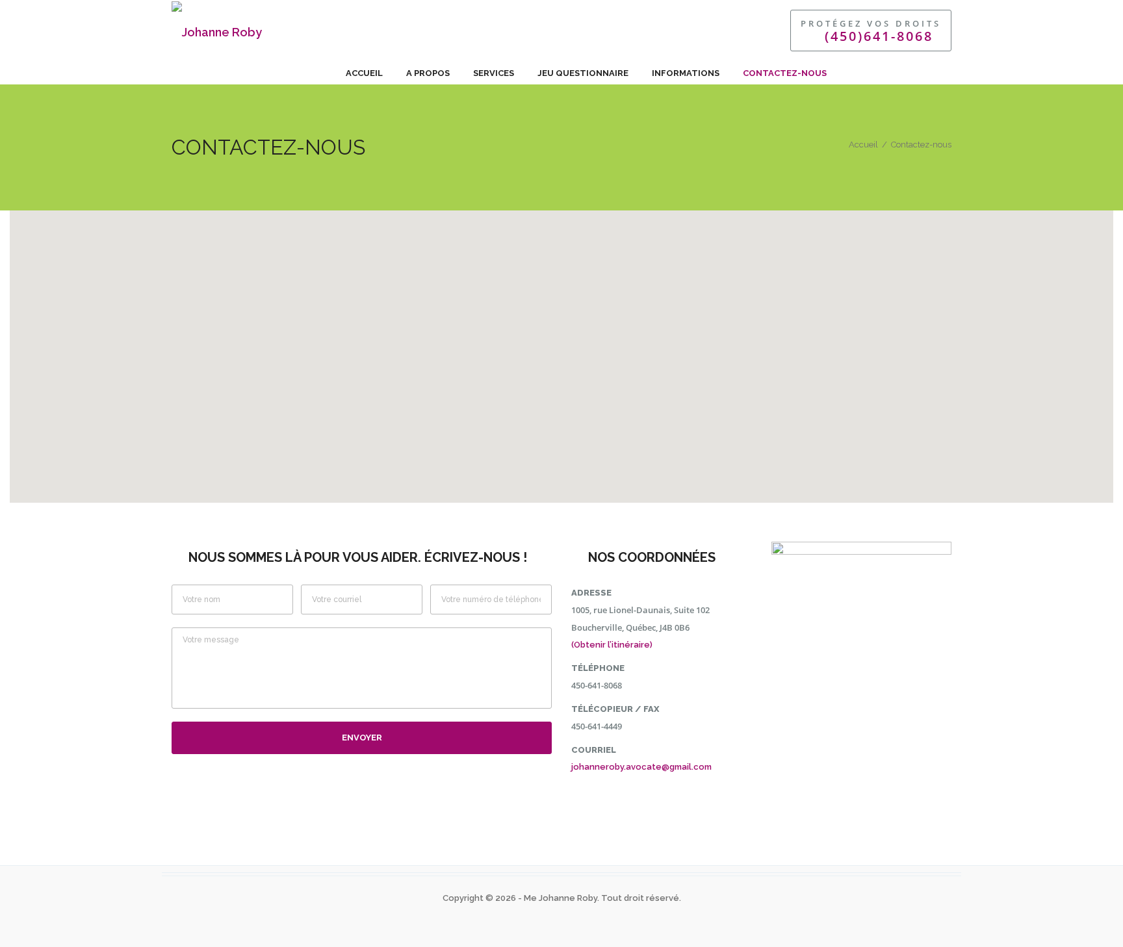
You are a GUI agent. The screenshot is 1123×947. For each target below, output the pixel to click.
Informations (685, 73)
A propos (428, 73)
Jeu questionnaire (582, 73)
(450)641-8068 (879, 36)
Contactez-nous (785, 73)
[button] (561, 349)
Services (493, 73)
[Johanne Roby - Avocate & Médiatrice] (383, 31)
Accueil (364, 73)
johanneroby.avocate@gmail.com (641, 767)
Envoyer (362, 737)
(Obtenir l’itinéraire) (611, 645)
